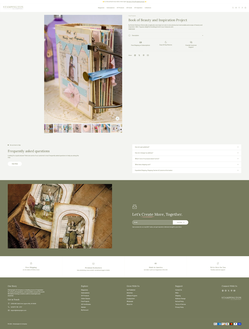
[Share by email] (148, 55)
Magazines (101, 7)
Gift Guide (129, 7)
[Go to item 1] (48, 128)
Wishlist (83, 307)
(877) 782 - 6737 (17, 307)
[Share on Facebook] (135, 55)
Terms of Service (180, 304)
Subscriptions (110, 7)
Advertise (130, 293)
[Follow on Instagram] (226, 291)
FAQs (176, 293)
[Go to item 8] (115, 128)
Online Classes (85, 298)
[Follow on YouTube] (234, 291)
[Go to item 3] (67, 128)
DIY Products (120, 7)
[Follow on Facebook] (223, 291)
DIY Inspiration (138, 7)
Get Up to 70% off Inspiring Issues (136, 1)
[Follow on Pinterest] (231, 291)
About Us (129, 304)
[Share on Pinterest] (144, 55)
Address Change (180, 298)
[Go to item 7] (105, 128)
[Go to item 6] (96, 128)
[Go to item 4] (77, 128)
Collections (148, 7)
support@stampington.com (18, 310)
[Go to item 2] (58, 128)
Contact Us (178, 290)
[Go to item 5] (86, 128)
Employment (131, 298)
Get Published (131, 290)
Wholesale (130, 301)
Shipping (178, 295)
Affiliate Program (132, 295)
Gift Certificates (86, 304)
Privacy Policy (179, 307)
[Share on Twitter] (139, 55)
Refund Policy (179, 301)
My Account (84, 310)
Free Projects (132, 16)
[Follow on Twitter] (229, 290)
